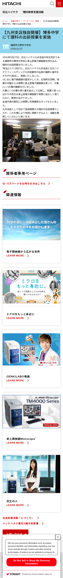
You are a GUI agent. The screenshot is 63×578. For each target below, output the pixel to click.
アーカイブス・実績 (31, 21)
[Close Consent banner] (57, 537)
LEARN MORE (15, 255)
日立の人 (12, 501)
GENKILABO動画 (18, 376)
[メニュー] (59, 3)
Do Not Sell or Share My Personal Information (31, 562)
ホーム (5, 21)
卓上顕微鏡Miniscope (21, 438)
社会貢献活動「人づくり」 (19, 518)
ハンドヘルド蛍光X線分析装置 (21, 523)
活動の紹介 (15, 21)
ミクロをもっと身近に (20, 314)
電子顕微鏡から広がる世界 (23, 251)
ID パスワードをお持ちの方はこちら (24, 183)
